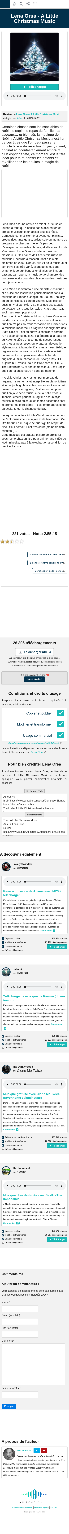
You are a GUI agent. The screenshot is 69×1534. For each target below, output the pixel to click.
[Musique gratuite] (14, 5)
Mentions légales (41, 1508)
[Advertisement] (34, 193)
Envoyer (9, 1406)
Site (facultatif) (10, 1328)
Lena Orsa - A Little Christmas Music (38, 114)
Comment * (8, 1340)
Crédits (54, 1508)
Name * (6, 1302)
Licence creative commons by (46, 562)
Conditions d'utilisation (22, 1508)
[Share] (28, 5)
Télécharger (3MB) (37, 652)
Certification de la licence (49, 571)
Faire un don (34, 679)
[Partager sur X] (37, 1450)
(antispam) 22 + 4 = (12, 1388)
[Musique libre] (34, 1503)
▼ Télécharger (34, 86)
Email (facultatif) (11, 1315)
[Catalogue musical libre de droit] (21, 5)
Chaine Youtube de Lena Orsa (46, 554)
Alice (20, 118)
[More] (35, 5)
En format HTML (34, 791)
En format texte (34, 814)
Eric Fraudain (24, 1450)
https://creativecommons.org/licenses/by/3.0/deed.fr (34, 743)
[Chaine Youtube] (44, 1450)
